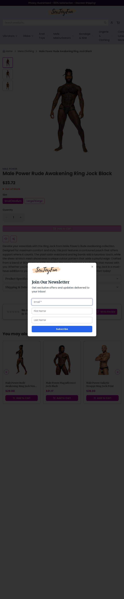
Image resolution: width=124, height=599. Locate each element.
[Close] (92, 266)
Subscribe (62, 329)
